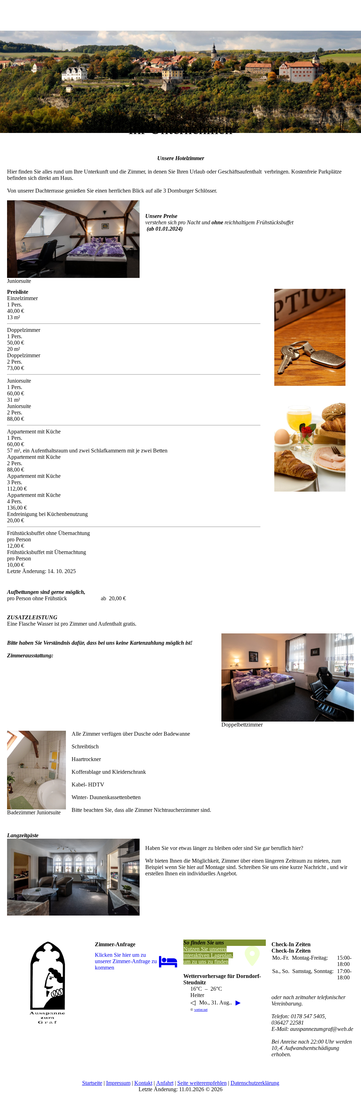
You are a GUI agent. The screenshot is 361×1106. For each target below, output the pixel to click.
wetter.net (201, 1009)
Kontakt (143, 1083)
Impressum (118, 1083)
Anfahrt (164, 1083)
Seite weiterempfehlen (202, 1083)
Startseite (92, 1083)
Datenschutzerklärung (255, 1083)
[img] (180, 70)
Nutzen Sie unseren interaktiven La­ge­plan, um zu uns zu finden (208, 955)
